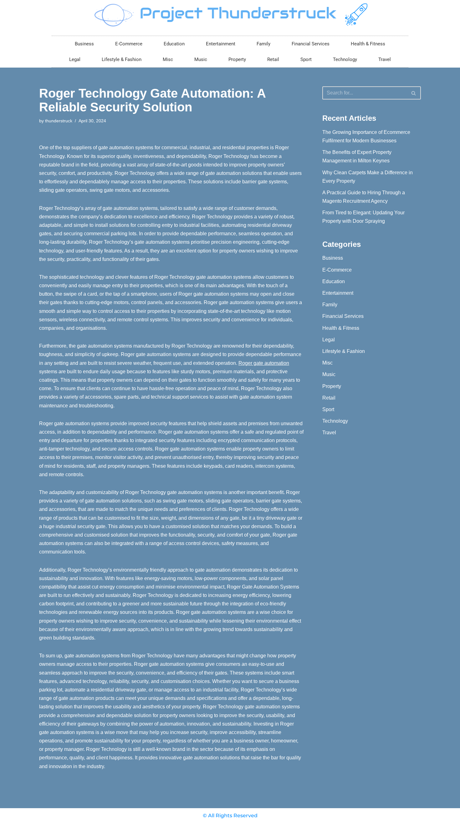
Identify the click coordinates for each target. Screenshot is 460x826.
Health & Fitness (368, 44)
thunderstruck (58, 120)
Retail (273, 59)
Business (84, 44)
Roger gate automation (263, 363)
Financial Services (311, 44)
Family (263, 44)
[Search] (414, 92)
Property (237, 59)
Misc (168, 59)
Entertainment (220, 44)
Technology (345, 59)
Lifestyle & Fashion (121, 59)
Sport (306, 59)
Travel (384, 59)
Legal (74, 59)
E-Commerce (128, 44)
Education (174, 44)
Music (200, 59)
